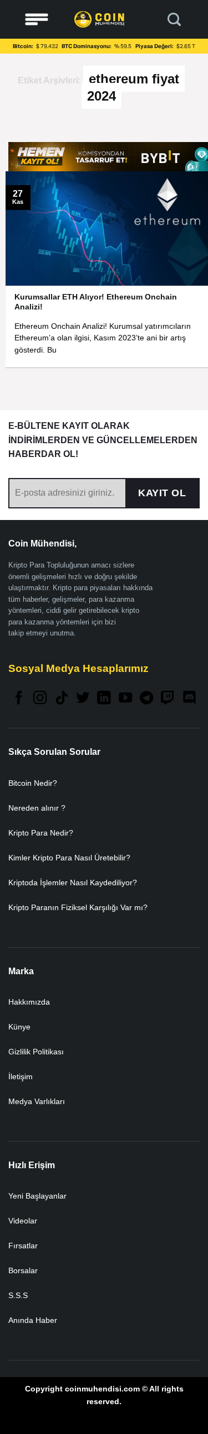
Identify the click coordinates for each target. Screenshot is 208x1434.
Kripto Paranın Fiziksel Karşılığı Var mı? (78, 907)
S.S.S (18, 1295)
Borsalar (23, 1270)
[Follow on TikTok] (61, 698)
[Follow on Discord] (189, 698)
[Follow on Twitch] (167, 698)
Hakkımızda (29, 1001)
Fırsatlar (23, 1245)
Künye (19, 1026)
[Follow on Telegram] (146, 698)
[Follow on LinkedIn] (103, 698)
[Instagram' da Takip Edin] (40, 698)
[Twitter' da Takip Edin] (82, 698)
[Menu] (36, 19)
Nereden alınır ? (36, 807)
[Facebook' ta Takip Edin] (19, 698)
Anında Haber (32, 1320)
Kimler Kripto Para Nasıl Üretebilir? (69, 857)
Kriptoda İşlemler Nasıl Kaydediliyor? (72, 882)
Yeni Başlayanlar (37, 1195)
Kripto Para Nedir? (40, 832)
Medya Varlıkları (36, 1101)
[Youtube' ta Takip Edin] (125, 698)
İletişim (20, 1076)
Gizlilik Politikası (36, 1051)
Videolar (22, 1220)
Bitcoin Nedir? (32, 783)
